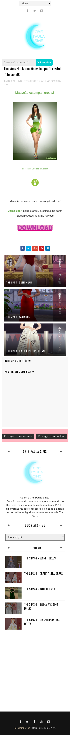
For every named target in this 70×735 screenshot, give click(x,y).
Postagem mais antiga (51, 436)
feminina (55, 80)
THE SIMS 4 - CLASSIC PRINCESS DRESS (42, 622)
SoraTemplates (22, 728)
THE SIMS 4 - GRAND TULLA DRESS (43, 573)
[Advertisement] (35, 669)
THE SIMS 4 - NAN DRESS (18, 316)
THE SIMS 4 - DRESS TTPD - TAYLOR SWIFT (26, 351)
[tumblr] (34, 721)
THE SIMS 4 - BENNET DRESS (40, 558)
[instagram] (41, 10)
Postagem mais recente (18, 436)
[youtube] (41, 721)
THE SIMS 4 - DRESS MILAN (19, 282)
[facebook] (27, 10)
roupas (8, 84)
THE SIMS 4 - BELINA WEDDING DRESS (41, 606)
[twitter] (34, 10)
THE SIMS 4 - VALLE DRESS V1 (40, 589)
